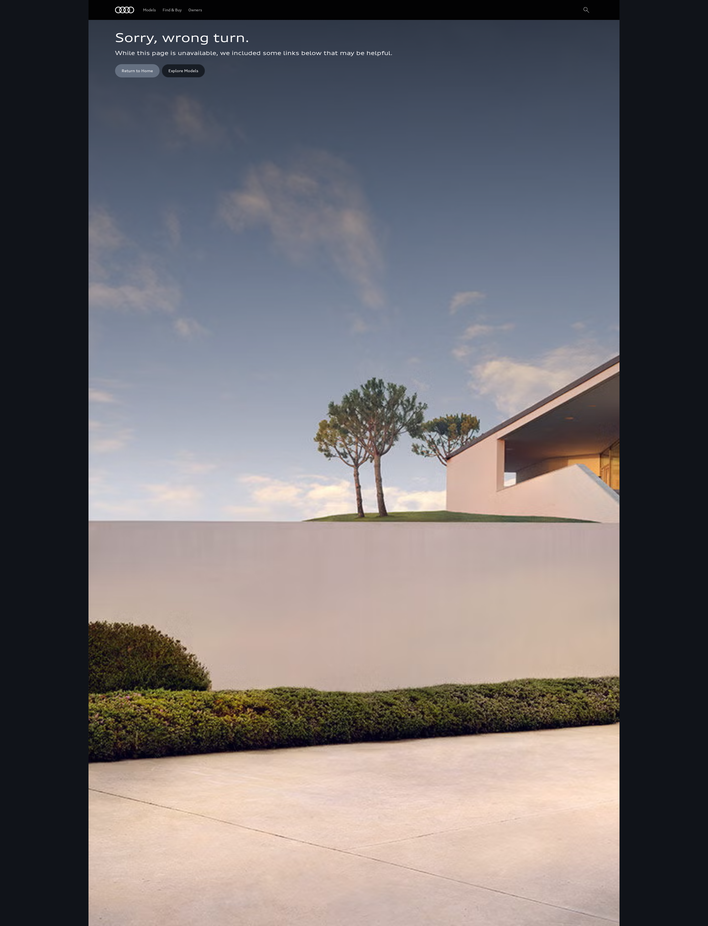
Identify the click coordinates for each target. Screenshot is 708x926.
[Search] (586, 10)
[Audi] (124, 10)
